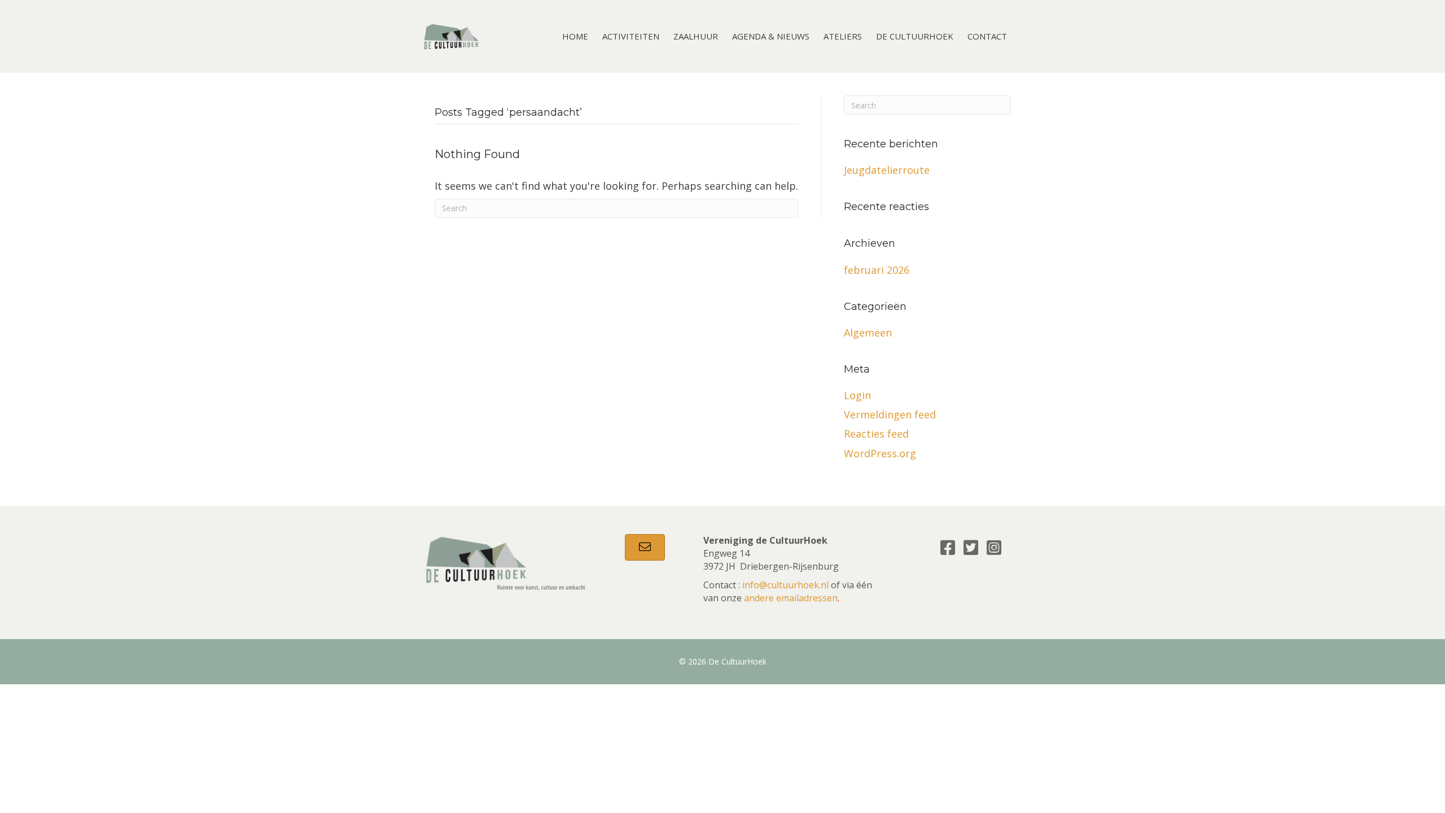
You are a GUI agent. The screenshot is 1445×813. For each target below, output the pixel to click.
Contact (987, 36)
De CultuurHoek (914, 36)
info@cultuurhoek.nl (785, 585)
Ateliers (843, 36)
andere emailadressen (791, 598)
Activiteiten (630, 36)
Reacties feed (876, 433)
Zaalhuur (695, 36)
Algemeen (868, 332)
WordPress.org (880, 453)
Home (575, 36)
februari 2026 (876, 270)
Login (857, 395)
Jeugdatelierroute (887, 170)
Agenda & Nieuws (770, 36)
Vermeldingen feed (890, 414)
